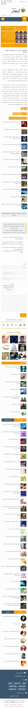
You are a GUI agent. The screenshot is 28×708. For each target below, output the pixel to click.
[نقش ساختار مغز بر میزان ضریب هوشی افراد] (14, 339)
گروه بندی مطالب (12, 705)
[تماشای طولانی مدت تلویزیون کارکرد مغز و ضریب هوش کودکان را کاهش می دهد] (22, 348)
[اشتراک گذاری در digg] (2, 45)
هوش (11, 230)
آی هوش (21, 230)
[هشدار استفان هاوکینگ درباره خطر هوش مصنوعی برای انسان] (14, 356)
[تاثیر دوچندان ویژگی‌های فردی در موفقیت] (22, 356)
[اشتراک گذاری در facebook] (13, 45)
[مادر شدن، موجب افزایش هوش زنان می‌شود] (6, 339)
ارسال (23, 315)
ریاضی (7, 230)
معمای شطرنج (6, 232)
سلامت (8, 701)
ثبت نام (7, 15)
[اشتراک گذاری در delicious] (5, 45)
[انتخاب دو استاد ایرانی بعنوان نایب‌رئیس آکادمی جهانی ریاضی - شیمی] (22, 339)
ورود (2, 15)
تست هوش (19, 232)
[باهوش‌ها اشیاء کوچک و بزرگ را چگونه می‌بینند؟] (6, 356)
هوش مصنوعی (16, 114)
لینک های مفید (19, 705)
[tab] (8, 420)
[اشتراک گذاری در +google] (8, 45)
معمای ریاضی (13, 232)
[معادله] (6, 348)
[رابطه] (14, 348)
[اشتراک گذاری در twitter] (11, 45)
